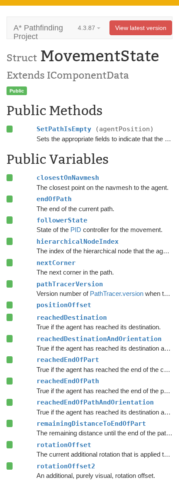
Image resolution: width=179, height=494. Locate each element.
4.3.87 (87, 27)
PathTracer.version (116, 293)
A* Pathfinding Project (38, 31)
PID (75, 229)
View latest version (140, 27)
